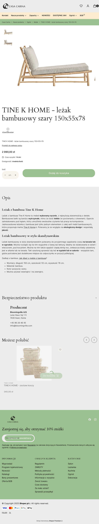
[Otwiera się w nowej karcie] (90, 419)
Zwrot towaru (41, 481)
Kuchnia (71, 470)
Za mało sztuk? (42, 488)
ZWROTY (39, 467)
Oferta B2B (7, 481)
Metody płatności (43, 470)
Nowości (6, 470)
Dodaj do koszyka (59, 173)
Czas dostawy (41, 484)
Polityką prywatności (18, 447)
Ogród (29, 22)
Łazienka (72, 467)
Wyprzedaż (7, 463)
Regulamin (32, 445)
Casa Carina (6, 22)
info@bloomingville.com (21, 325)
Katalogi (5, 474)
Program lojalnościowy (12, 467)
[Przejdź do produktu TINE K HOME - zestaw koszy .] (34, 363)
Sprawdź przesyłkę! (44, 491)
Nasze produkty (18, 22)
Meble (36, 22)
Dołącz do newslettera (19, 438)
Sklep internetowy (48, 521)
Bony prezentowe (10, 477)
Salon (70, 463)
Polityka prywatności (44, 474)
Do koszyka (49, 375)
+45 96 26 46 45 (18, 323)
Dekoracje (72, 477)
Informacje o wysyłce (44, 477)
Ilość (4, 169)
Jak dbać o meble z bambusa (32, 258)
